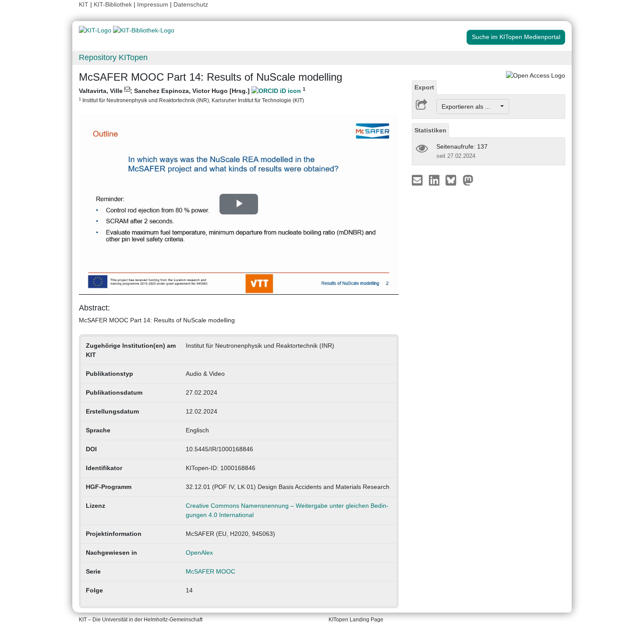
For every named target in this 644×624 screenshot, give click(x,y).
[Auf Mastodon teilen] (468, 179)
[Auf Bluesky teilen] (453, 179)
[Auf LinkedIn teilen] (435, 179)
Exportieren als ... (470, 106)
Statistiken (430, 130)
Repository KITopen (113, 57)
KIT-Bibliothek (114, 4)
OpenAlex (199, 552)
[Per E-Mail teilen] (418, 179)
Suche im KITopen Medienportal (516, 36)
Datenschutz (190, 4)
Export (424, 87)
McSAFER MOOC (210, 571)
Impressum (152, 4)
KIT (83, 4)
